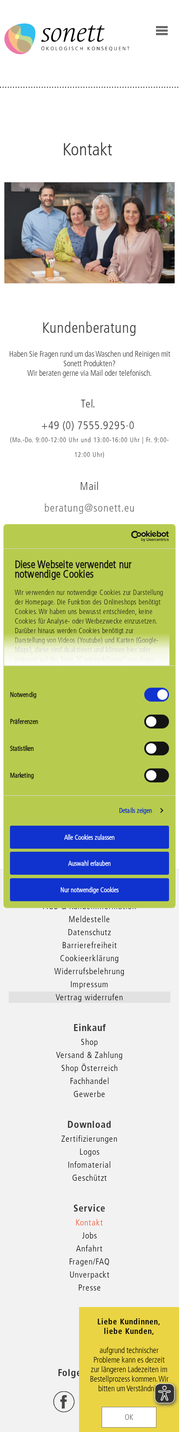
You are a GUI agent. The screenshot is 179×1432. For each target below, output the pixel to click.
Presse (89, 1287)
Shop (89, 1042)
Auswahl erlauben (89, 863)
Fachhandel (89, 1081)
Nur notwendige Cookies (89, 889)
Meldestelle (89, 919)
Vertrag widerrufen (89, 997)
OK (129, 1417)
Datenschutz (89, 932)
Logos (90, 1151)
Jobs (89, 1235)
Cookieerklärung (89, 958)
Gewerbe (89, 1094)
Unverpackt (90, 1274)
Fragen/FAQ (89, 1261)
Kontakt (89, 1222)
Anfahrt (89, 1248)
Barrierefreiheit (89, 945)
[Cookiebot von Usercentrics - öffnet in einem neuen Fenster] (131, 536)
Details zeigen (135, 810)
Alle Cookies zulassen (89, 837)
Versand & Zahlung (89, 1055)
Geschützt (89, 1178)
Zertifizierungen (89, 1138)
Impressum (89, 984)
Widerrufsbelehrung (89, 971)
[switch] (156, 721)
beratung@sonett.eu (89, 507)
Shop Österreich (89, 1068)
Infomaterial (89, 1164)
